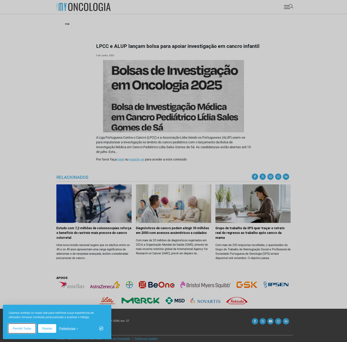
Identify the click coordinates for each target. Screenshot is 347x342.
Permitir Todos (22, 328)
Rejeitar (47, 328)
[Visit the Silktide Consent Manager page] (101, 328)
